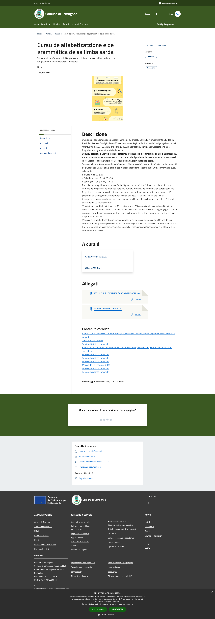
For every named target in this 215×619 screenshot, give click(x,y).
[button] (107, 615)
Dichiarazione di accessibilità (120, 576)
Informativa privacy (116, 567)
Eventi (147, 547)
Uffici (36, 531)
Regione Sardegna (42, 3)
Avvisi (57, 33)
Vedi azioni (162, 45)
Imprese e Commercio (80, 533)
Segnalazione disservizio (81, 567)
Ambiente (112, 533)
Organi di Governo (42, 522)
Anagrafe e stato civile (80, 522)
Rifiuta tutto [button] (117, 609)
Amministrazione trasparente (120, 562)
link (131, 604)
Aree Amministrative (43, 526)
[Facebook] (155, 13)
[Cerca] (178, 14)
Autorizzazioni (114, 542)
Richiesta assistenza (79, 576)
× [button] (212, 592)
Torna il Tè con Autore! (92, 340)
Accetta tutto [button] (98, 609)
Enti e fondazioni (41, 535)
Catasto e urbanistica (80, 541)
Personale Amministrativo (45, 544)
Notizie (148, 522)
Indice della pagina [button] (47, 130)
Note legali (112, 571)
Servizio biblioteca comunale (95, 344)
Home (39, 33)
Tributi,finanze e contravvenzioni (122, 528)
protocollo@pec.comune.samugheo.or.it (51, 588)
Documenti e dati (41, 548)
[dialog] (107, 604)
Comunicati (149, 526)
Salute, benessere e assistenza (121, 537)
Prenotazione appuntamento (83, 562)
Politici (37, 539)
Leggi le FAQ (76, 571)
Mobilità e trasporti (79, 549)
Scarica (138, 299)
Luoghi (148, 543)
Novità (49, 33)
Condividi (149, 45)
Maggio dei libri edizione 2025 (96, 365)
